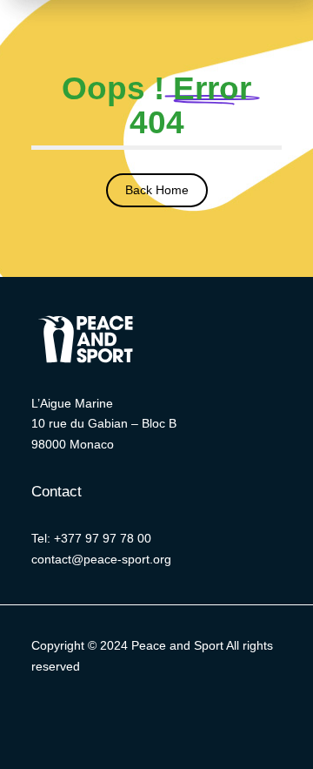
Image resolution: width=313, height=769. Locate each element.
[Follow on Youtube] (209, 718)
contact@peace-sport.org (101, 559)
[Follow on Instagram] (174, 718)
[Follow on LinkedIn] (139, 718)
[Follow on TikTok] (243, 718)
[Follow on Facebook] (104, 718)
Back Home (157, 190)
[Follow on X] (69, 718)
